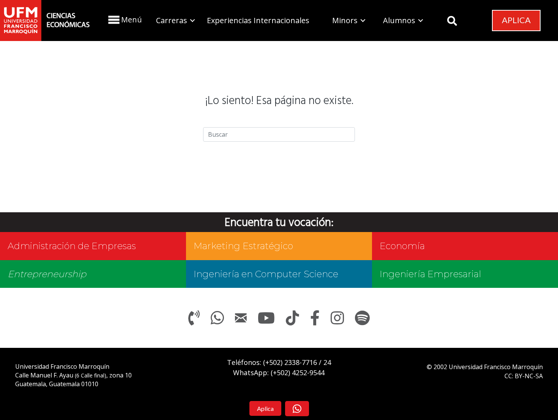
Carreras (171, 20)
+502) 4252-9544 (299, 372)
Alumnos (399, 20)
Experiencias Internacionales (258, 20)
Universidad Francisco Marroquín (62, 366)
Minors (345, 20)
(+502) (290, 362)
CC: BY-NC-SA (523, 376)
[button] (124, 19)
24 (327, 362)
